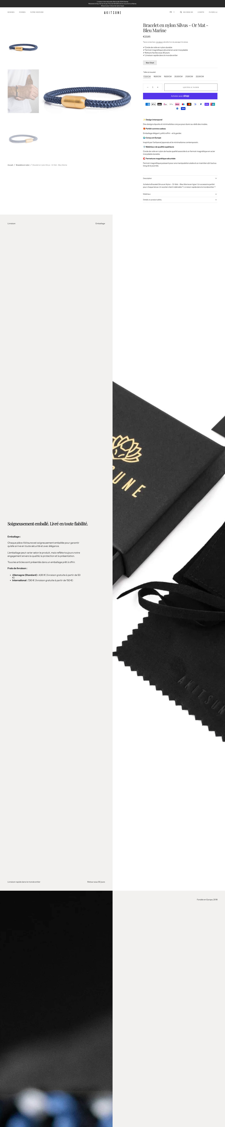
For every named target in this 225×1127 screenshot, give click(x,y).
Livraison (159, 42)
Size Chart (150, 63)
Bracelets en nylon (23, 165)
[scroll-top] (219, 1121)
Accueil (10, 165)
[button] (186, 12)
